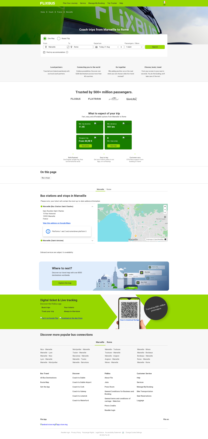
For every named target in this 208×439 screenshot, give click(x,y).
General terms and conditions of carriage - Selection (118, 400)
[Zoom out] (165, 209)
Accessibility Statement (113, 432)
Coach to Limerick (79, 396)
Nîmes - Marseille (111, 362)
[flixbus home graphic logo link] (48, 3)
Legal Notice (100, 432)
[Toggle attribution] (165, 239)
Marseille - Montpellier (49, 362)
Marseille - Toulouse (112, 349)
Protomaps (149, 239)
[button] (67, 206)
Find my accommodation (55, 52)
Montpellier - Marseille (81, 349)
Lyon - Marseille (46, 359)
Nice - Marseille (46, 349)
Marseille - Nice (46, 356)
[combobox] (58, 47)
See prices (85, 146)
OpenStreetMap (159, 239)
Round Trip (66, 38)
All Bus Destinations (48, 378)
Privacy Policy (76, 432)
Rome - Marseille (143, 359)
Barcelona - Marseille (81, 356)
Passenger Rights (88, 432)
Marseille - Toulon (79, 359)
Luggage (140, 400)
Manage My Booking (145, 387)
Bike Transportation (145, 391)
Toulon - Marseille (79, 353)
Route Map (44, 382)
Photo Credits (110, 406)
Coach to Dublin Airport (81, 382)
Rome (109, 189)
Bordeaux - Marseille (145, 356)
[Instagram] (164, 425)
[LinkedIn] (165, 425)
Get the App (45, 387)
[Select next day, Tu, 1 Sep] (121, 47)
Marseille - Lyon (46, 353)
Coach (51, 12)
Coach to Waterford (80, 400)
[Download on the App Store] (61, 424)
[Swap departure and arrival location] (68, 47)
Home (43, 12)
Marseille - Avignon (112, 356)
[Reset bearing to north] (165, 212)
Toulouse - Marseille (112, 353)
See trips (113, 146)
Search (155, 47)
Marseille (69, 12)
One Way (51, 38)
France (59, 12)
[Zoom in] (165, 206)
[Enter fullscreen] (165, 217)
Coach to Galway (79, 391)
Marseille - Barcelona (81, 362)
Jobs (107, 382)
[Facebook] (163, 425)
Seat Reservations (144, 396)
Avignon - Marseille (112, 359)
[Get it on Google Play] (47, 424)
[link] (104, 276)
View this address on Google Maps (57, 223)
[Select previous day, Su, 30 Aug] (118, 47)
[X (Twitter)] (166, 425)
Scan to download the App (129, 320)
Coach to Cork (78, 387)
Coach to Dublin (78, 378)
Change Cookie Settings (134, 432)
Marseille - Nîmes (143, 349)
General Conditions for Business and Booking (119, 392)
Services (140, 382)
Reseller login (110, 410)
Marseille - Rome (143, 362)
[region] (133, 223)
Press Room (109, 387)
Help (138, 378)
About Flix (109, 378)
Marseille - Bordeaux (145, 353)
